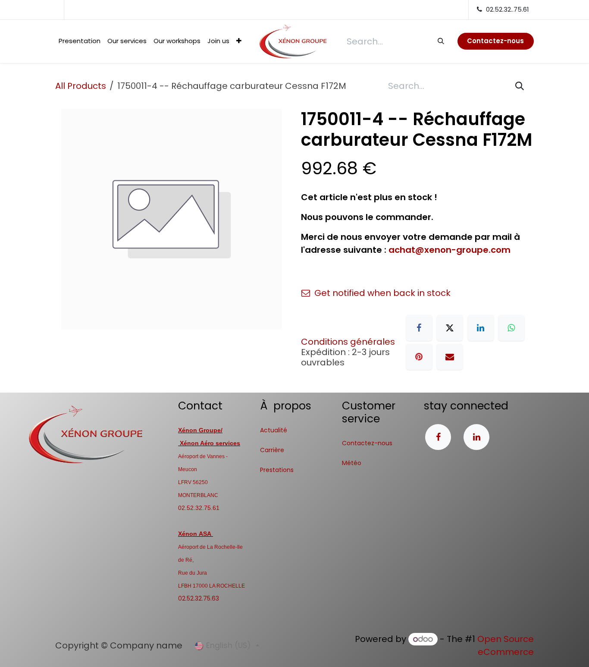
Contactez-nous (367, 443)
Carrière (272, 450)
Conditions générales (348, 342)
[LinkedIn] (481, 328)
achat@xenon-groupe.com (449, 250)
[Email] (450, 357)
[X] (450, 328)
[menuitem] (79, 41)
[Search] (440, 40)
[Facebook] (419, 328)
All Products (80, 86)
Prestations (277, 470)
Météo (351, 463)
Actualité (273, 430)
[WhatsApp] (511, 328)
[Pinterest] (419, 357)
